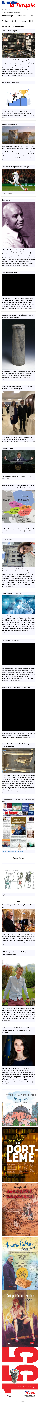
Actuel (32, 15)
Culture (23, 21)
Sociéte (14, 21)
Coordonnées (18, 26)
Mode (31, 21)
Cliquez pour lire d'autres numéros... (13, 851)
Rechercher (6, 26)
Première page (7, 15)
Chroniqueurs (21, 15)
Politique (5, 21)
